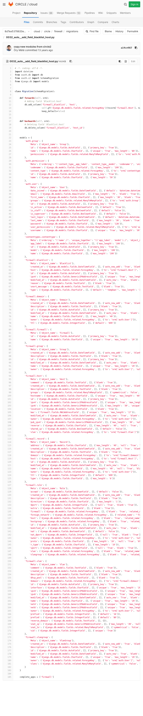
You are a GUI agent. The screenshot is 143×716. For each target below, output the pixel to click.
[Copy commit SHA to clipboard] (136, 47)
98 (10, 389)
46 (10, 217)
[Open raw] (126, 61)
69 (10, 293)
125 (9, 478)
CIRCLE (21, 4)
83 (10, 339)
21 (10, 134)
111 (9, 432)
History (119, 31)
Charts (115, 22)
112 (9, 435)
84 (10, 343)
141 (9, 531)
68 (10, 290)
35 (10, 181)
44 (10, 210)
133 (9, 505)
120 (9, 462)
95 (10, 379)
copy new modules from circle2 (32, 46)
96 (10, 382)
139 (9, 525)
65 (10, 280)
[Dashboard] (10, 5)
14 (10, 111)
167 (9, 617)
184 (9, 673)
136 (9, 515)
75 (10, 313)
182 (9, 667)
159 (9, 591)
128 (9, 488)
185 (9, 677)
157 (9, 584)
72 (10, 303)
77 (10, 319)
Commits (38, 22)
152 (9, 568)
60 (10, 263)
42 (10, 204)
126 (9, 482)
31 (10, 167)
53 (10, 240)
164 (9, 607)
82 (10, 336)
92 (10, 369)
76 (10, 316)
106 (9, 415)
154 (9, 574)
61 (10, 267)
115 (9, 445)
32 (10, 171)
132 (9, 501)
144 (9, 541)
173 (9, 637)
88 (10, 356)
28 (10, 157)
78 (10, 323)
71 (10, 300)
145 (9, 544)
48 (10, 224)
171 (9, 630)
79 (10, 326)
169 (9, 624)
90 (10, 362)
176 (9, 647)
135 (9, 511)
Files (26, 22)
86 (10, 349)
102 (9, 402)
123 (9, 472)
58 (10, 257)
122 (9, 468)
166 (9, 614)
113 (9, 439)
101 (9, 399)
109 (9, 425)
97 (10, 386)
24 (10, 144)
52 (10, 237)
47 (10, 220)
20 (10, 131)
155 (9, 578)
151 (9, 564)
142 (9, 535)
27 (10, 154)
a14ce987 (126, 47)
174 (9, 640)
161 (9, 597)
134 (9, 508)
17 (10, 121)
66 (10, 283)
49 (10, 227)
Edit (133, 61)
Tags (63, 22)
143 (9, 538)
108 (9, 422)
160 (9, 594)
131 (9, 498)
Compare (103, 22)
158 (9, 587)
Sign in (134, 4)
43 (10, 207)
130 (9, 495)
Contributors (77, 22)
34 (10, 177)
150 (9, 561)
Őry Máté (19, 50)
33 (10, 174)
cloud (33, 4)
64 (10, 276)
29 (10, 161)
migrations (72, 31)
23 (10, 141)
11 (10, 101)
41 (10, 200)
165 (9, 611)
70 (10, 296)
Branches (51, 22)
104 (9, 409)
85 (10, 346)
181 (9, 664)
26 (10, 151)
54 (10, 243)
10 (10, 98)
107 (9, 419)
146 (9, 548)
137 (9, 518)
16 (10, 118)
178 (9, 654)
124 (9, 475)
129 (9, 492)
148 (9, 554)
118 (9, 455)
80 (10, 329)
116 (9, 449)
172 (9, 634)
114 (9, 442)
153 (9, 571)
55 (10, 247)
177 (9, 650)
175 (9, 644)
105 (9, 412)
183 (9, 670)
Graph (90, 22)
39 (10, 194)
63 (10, 273)
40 (10, 197)
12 (10, 104)
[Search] (125, 4)
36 (10, 184)
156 (9, 581)
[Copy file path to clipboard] (71, 61)
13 (10, 108)
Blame (108, 31)
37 (10, 187)
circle (47, 31)
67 (10, 286)
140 (9, 528)
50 (10, 230)
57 (10, 253)
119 (9, 458)
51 (10, 233)
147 (9, 551)
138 (9, 521)
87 (10, 353)
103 (9, 405)
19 (10, 128)
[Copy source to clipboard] (120, 61)
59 (10, 260)
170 (9, 627)
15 (10, 114)
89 (10, 359)
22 (10, 138)
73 (10, 306)
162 (9, 601)
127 (9, 485)
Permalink (132, 31)
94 (10, 376)
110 (9, 429)
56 (10, 250)
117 (9, 452)
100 (9, 396)
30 (10, 164)
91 (10, 366)
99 (10, 392)
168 (9, 621)
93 (10, 372)
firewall (58, 31)
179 (9, 657)
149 (9, 558)
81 (10, 333)
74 (10, 310)
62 (10, 270)
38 (10, 190)
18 (10, 124)
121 (9, 465)
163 (9, 604)
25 (10, 147)
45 (10, 214)
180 (9, 660)
